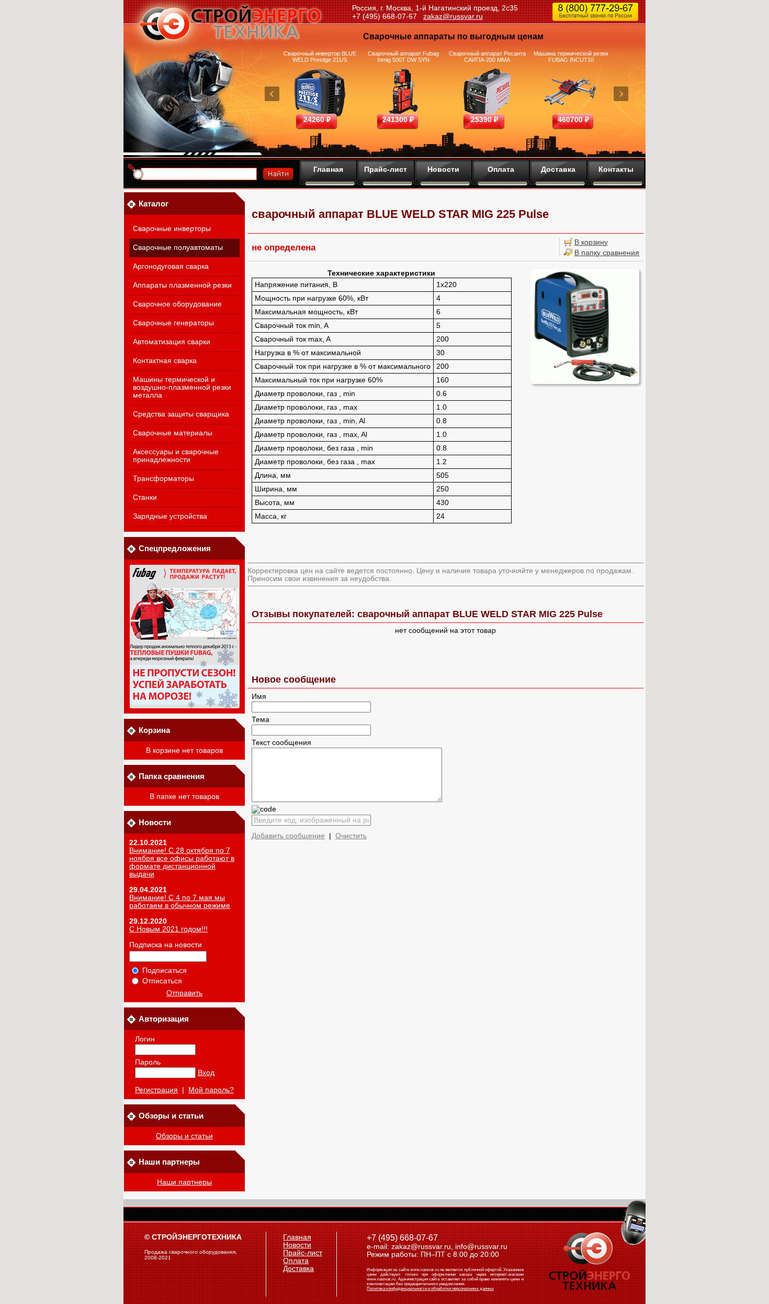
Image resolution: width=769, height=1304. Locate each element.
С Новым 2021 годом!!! (168, 929)
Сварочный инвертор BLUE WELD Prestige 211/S (320, 56)
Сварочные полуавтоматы (178, 247)
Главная (328, 169)
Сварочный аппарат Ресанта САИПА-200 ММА (487, 56)
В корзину (591, 242)
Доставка (558, 169)
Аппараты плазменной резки (182, 285)
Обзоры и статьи (184, 1136)
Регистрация (156, 1090)
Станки (145, 497)
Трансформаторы (163, 479)
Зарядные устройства (170, 516)
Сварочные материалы (172, 433)
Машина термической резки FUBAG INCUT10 (571, 56)
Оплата (501, 169)
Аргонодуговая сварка (171, 266)
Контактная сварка (165, 361)
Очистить (351, 836)
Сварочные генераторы (173, 323)
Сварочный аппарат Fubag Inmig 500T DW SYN (403, 56)
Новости (443, 169)
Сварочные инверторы (172, 229)
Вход (206, 1073)
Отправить (184, 993)
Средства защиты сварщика (181, 414)
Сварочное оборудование (177, 304)
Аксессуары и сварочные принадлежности (176, 456)
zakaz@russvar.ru (453, 16)
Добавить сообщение (288, 836)
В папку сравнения (606, 253)
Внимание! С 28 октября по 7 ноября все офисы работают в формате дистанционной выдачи (181, 862)
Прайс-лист (385, 169)
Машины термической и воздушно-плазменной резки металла (182, 387)
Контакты (616, 169)
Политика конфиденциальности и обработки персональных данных (430, 1288)
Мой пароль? (211, 1090)
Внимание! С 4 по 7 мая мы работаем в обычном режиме (179, 901)
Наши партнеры (184, 1182)
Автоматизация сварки (171, 342)
